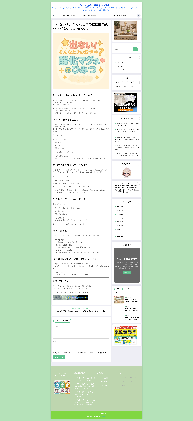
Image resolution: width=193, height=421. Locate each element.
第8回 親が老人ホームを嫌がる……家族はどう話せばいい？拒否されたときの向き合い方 (127, 131)
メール (84, 342)
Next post (85, 308)
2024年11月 (120, 229)
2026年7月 (120, 210)
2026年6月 (120, 214)
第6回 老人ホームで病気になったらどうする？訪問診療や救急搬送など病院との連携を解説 (127, 148)
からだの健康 (71, 16)
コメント (55, 326)
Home (87, 413)
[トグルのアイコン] (53, 16)
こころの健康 (81, 16)
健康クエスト (127, 164)
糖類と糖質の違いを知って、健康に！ (94, 312)
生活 (137, 83)
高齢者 (131, 86)
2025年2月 (120, 225)
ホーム (63, 16)
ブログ (100, 16)
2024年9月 (120, 237)
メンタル (118, 83)
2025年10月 (120, 218)
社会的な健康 (92, 16)
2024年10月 (120, 233)
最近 (118, 289)
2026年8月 (120, 207)
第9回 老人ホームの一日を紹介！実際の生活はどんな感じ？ (132, 300)
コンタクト (107, 16)
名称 (54, 342)
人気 (127, 289)
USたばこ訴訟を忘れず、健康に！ (68, 311)
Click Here (127, 272)
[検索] (134, 16)
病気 (125, 86)
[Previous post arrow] (53, 311)
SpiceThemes (103, 416)
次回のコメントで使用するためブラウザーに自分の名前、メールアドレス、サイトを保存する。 (81, 353)
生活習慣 (118, 86)
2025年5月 (120, 222)
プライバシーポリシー (119, 16)
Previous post (76, 308)
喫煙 (125, 83)
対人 (131, 83)
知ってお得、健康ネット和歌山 (96, 5)
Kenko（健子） (127, 184)
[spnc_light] (139, 16)
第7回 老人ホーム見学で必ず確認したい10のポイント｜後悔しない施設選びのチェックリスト (127, 139)
